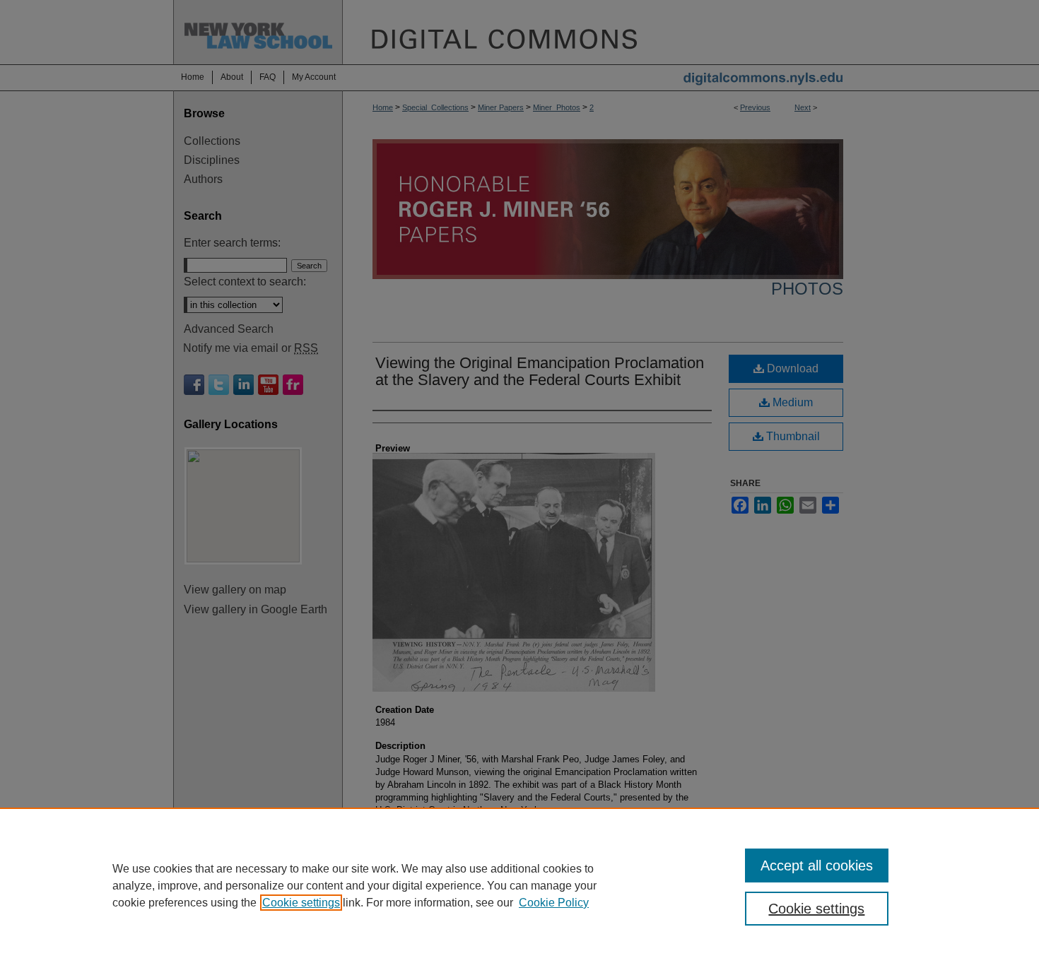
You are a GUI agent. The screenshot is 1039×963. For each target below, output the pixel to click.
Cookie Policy (554, 903)
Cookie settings (301, 903)
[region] (519, 885)
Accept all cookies (817, 865)
